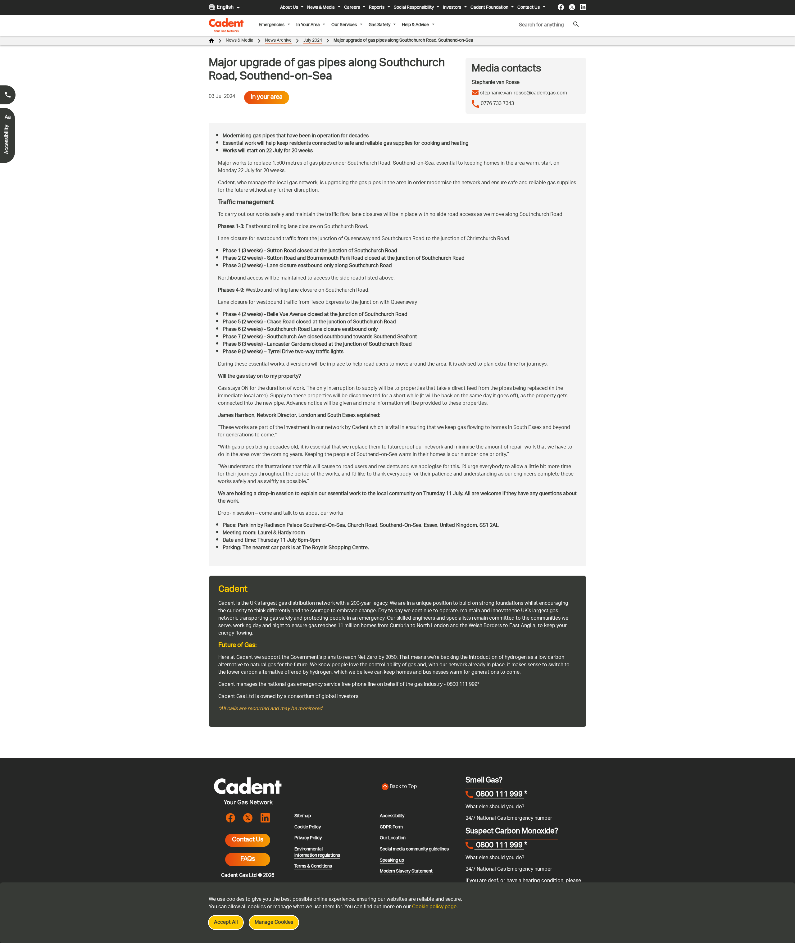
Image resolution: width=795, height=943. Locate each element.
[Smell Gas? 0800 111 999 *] (8, 94)
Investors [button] (452, 7)
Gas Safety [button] (379, 25)
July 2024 (312, 40)
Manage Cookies (274, 922)
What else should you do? (495, 807)
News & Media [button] (321, 7)
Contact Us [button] (528, 7)
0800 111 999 (499, 795)
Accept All (226, 922)
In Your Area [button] (308, 25)
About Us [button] (289, 7)
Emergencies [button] (271, 25)
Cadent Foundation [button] (489, 7)
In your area (267, 97)
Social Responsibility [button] (414, 7)
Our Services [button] (344, 25)
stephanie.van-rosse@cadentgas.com (523, 93)
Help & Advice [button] (415, 25)
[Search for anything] (576, 24)
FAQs (247, 859)
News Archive (278, 40)
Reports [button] (376, 7)
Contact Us (247, 840)
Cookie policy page (434, 907)
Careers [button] (352, 7)
